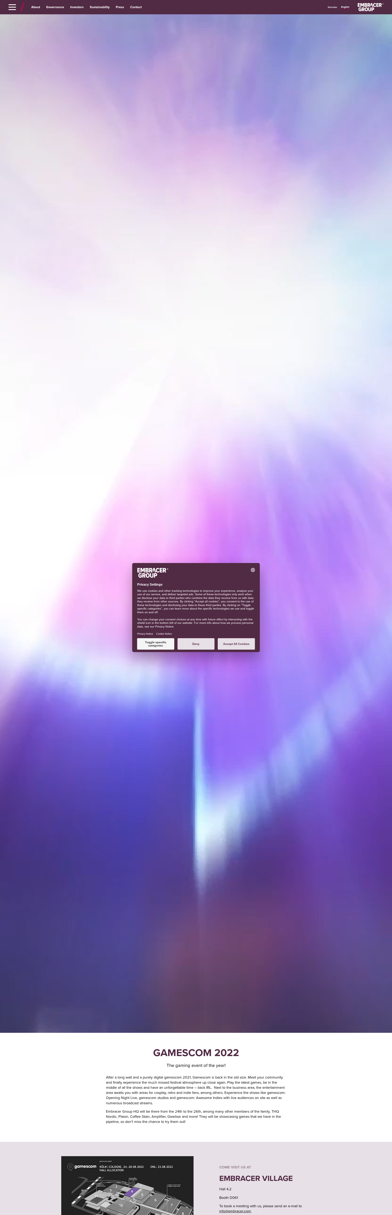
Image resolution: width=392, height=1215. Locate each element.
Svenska (332, 7)
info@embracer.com (235, 1211)
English (345, 7)
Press (120, 7)
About (35, 7)
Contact (136, 7)
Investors (77, 7)
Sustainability (100, 7)
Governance (55, 7)
